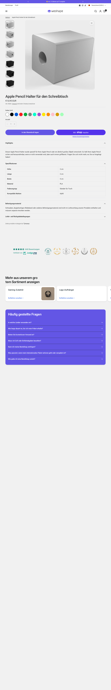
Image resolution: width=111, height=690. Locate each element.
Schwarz (12, 114)
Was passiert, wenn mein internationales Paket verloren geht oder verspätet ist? (37, 353)
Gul (43, 114)
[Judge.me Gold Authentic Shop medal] (57, 251)
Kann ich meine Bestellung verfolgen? (21, 347)
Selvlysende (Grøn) (62, 114)
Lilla (39, 114)
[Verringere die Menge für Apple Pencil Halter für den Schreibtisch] (7, 124)
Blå (16, 114)
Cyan (34, 114)
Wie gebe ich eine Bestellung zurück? (21, 359)
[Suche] (95, 11)
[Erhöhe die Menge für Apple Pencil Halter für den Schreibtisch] (14, 124)
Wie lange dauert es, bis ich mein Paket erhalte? (25, 329)
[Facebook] (79, 5)
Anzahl (7, 119)
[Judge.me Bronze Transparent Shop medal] (75, 251)
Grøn (25, 114)
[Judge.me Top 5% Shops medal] (84, 251)
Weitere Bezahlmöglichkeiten (81, 136)
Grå (30, 114)
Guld (57, 114)
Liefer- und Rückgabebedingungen (17, 217)
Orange (48, 114)
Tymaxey (26, 224)
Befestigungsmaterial (13, 204)
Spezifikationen (11, 164)
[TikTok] (85, 5)
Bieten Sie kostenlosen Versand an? (21, 335)
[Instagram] (82, 5)
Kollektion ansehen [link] (15, 298)
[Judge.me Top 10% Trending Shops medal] (93, 251)
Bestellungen (9, 5)
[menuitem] (9, 5)
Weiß (7, 114)
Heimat (7, 17)
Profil (16, 5)
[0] (104, 11)
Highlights (9, 143)
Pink (53, 114)
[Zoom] (91, 23)
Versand (14, 104)
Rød (21, 114)
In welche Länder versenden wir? (19, 322)
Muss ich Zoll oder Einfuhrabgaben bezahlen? (24, 341)
